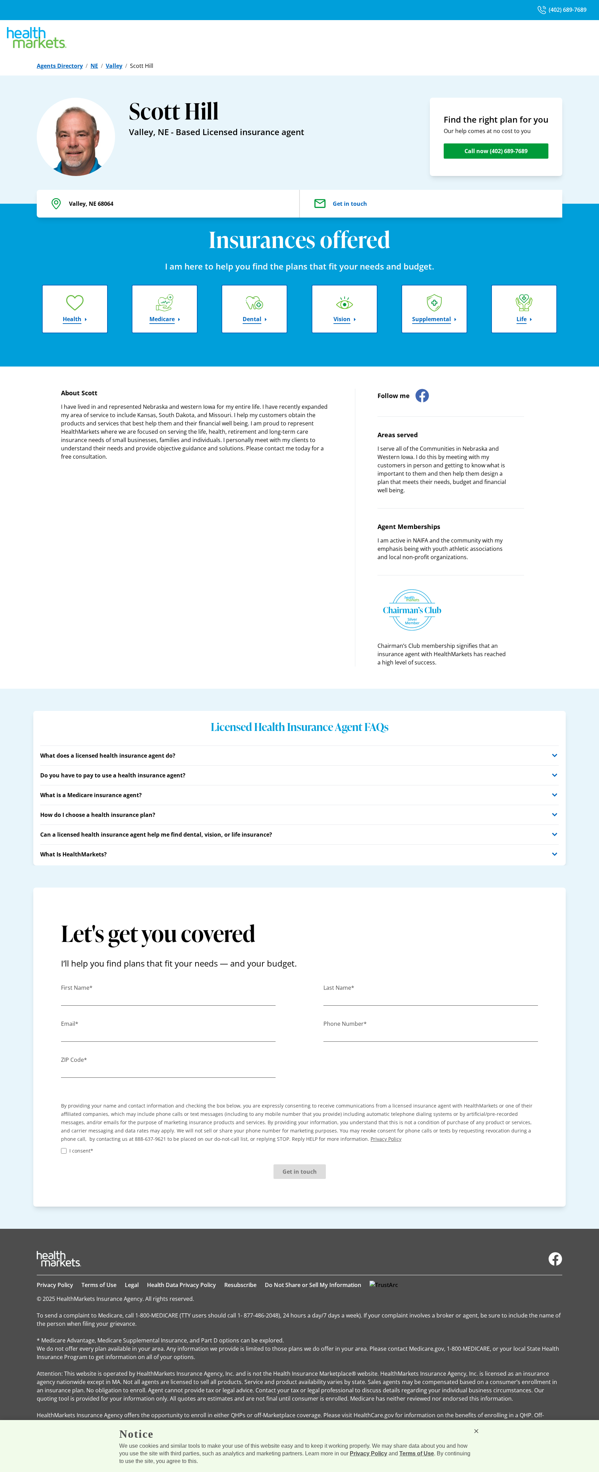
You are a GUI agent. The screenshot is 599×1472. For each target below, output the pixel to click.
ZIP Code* (74, 1060)
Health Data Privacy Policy (181, 1285)
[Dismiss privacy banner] (476, 1431)
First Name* (77, 987)
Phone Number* (345, 1024)
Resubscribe (240, 1285)
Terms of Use (98, 1285)
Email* (69, 1024)
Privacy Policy (55, 1285)
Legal (132, 1285)
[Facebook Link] (555, 1259)
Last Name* (338, 987)
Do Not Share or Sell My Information (313, 1285)
